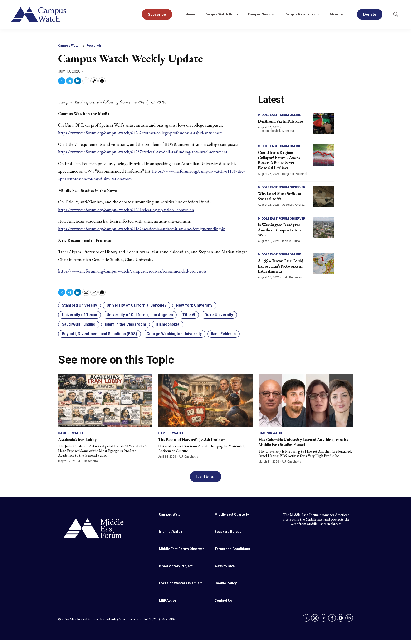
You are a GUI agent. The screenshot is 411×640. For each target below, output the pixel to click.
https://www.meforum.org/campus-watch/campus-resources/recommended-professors (132, 271)
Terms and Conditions (232, 549)
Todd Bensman (292, 277)
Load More (205, 476)
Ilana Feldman (223, 334)
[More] (273, 14)
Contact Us (223, 600)
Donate (369, 14)
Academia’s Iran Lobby (77, 439)
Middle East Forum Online (279, 115)
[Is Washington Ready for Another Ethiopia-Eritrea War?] (323, 227)
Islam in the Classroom (125, 324)
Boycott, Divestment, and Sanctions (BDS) (99, 334)
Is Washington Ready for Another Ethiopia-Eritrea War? (279, 230)
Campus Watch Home (221, 14)
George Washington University (174, 334)
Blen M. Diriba (291, 241)
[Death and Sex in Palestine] (323, 123)
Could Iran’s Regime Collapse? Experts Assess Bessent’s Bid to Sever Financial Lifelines (279, 160)
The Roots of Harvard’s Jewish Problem (192, 439)
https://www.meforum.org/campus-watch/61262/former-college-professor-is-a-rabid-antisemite (140, 133)
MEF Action (168, 600)
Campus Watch (69, 45)
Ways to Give (225, 566)
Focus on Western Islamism (181, 583)
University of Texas (79, 315)
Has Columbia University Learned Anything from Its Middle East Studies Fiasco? (303, 442)
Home (190, 14)
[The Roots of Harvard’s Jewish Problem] (205, 400)
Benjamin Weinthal (294, 174)
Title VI (188, 315)
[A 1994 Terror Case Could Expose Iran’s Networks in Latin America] (323, 263)
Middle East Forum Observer (281, 187)
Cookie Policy (226, 583)
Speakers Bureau (228, 531)
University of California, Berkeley (136, 305)
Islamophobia (167, 324)
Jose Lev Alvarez (293, 204)
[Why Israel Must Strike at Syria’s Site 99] (323, 196)
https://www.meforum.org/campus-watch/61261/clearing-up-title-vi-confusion (126, 209)
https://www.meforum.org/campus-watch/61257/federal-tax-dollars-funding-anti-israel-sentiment (142, 152)
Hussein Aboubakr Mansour (276, 130)
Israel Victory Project (176, 566)
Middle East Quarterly (232, 514)
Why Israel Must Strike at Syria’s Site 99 (279, 196)
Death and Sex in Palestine (280, 121)
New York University (194, 305)
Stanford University (79, 305)
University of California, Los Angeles (140, 315)
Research (93, 45)
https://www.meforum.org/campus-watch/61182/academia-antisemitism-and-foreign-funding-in (141, 228)
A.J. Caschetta (88, 461)
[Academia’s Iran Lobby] (105, 400)
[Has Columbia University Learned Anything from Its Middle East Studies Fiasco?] (306, 400)
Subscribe (157, 14)
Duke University (219, 315)
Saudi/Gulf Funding (78, 324)
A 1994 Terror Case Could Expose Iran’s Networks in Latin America (280, 266)
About (334, 14)
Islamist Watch (170, 531)
